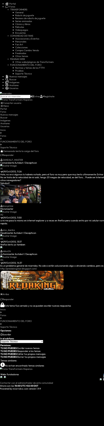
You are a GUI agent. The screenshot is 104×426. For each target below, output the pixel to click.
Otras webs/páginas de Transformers (34, 62)
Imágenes (14, 82)
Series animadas (23, 21)
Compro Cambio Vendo (27, 50)
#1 (1, 168)
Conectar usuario (12, 103)
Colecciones (21, 47)
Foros (12, 6)
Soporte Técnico (23, 73)
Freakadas (20, 53)
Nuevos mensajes (18, 76)
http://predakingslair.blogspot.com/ (18, 268)
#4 (1, 259)
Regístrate (49, 96)
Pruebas (19, 70)
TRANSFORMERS (18, 9)
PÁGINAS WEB (17, 59)
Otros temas (21, 56)
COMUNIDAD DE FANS (21, 35)
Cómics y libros (22, 24)
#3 (1, 238)
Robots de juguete (24, 15)
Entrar (36, 96)
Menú (6, 105)
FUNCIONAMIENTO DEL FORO (26, 64)
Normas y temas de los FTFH (30, 67)
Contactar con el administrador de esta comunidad (26, 382)
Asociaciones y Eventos (27, 38)
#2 (1, 214)
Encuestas (20, 32)
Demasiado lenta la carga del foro (21, 151)
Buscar (12, 79)
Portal (12, 3)
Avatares (14, 85)
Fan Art (19, 44)
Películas (19, 27)
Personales (20, 41)
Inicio (3, 130)
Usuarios (13, 88)
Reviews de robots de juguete (30, 18)
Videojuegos (21, 29)
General (19, 12)
